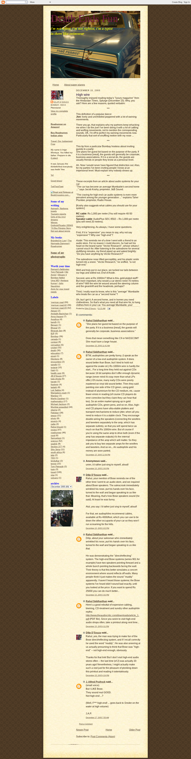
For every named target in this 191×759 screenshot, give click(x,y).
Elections (55, 359)
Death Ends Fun (84, 18)
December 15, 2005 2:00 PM (97, 468)
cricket (54, 347)
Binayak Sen (57, 331)
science (54, 441)
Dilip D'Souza (61, 102)
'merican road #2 (59, 305)
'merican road (57, 302)
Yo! (52, 175)
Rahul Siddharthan (96, 320)
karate (54, 382)
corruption (55, 345)
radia (53, 424)
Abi (66, 272)
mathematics (57, 401)
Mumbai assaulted (59, 407)
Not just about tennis (60, 231)
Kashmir (54, 384)
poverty (54, 421)
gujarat (54, 367)
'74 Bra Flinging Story (61, 228)
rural (53, 435)
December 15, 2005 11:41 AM (98, 346)
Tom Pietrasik (57, 272)
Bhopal (54, 328)
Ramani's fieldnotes (60, 269)
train (53, 469)
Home (56, 85)
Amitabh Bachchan (59, 314)
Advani (54, 311)
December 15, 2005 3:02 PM (97, 528)
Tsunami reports (58, 214)
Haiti (53, 370)
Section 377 (56, 447)
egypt (53, 356)
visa (52, 475)
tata (52, 455)
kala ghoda (56, 379)
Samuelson (56, 438)
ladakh (54, 387)
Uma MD (55, 280)
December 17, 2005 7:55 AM (97, 718)
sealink (54, 444)
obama (54, 410)
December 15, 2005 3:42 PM (97, 595)
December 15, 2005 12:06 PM (98, 455)
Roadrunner (56, 246)
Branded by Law (58, 241)
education (55, 353)
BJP (52, 333)
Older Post (134, 730)
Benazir (54, 325)
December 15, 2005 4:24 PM (97, 675)
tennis (53, 464)
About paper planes (74, 85)
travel (53, 472)
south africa (56, 452)
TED (53, 458)
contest (54, 342)
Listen (54, 158)
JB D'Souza (56, 376)
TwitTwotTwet (57, 186)
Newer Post (82, 730)
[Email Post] (109, 308)
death (53, 350)
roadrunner (56, 432)
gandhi (54, 365)
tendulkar (55, 461)
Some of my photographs (58, 254)
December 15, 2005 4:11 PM (97, 626)
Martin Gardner (58, 398)
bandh (54, 322)
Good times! (56, 181)
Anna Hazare (57, 316)
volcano (54, 478)
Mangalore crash (59, 393)
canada (54, 339)
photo (53, 418)
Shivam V (62, 275)
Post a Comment (86, 724)
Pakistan (55, 413)
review (54, 430)
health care (56, 373)
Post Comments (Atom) (103, 736)
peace (54, 415)
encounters (56, 362)
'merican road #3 (59, 308)
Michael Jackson (58, 404)
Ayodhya (55, 319)
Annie (53, 275)
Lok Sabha (56, 390)
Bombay (54, 278)
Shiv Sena (55, 449)
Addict (62, 278)
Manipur (54, 396)
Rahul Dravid (57, 427)
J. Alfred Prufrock (95, 682)
